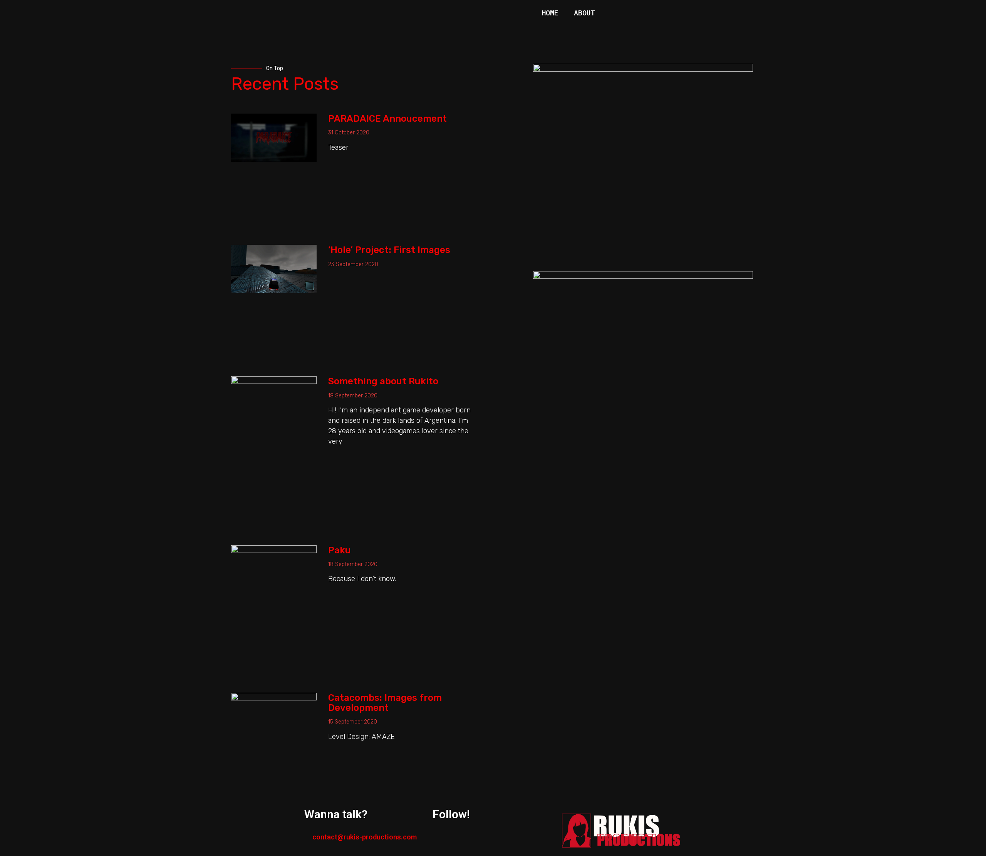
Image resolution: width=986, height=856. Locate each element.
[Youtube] (600, 31)
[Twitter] (557, 31)
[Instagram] (536, 31)
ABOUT (584, 12)
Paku (339, 550)
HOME (550, 12)
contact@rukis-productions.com (364, 837)
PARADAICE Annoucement (387, 118)
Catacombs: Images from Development (385, 702)
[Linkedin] (579, 31)
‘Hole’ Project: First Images (389, 250)
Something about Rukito (383, 381)
